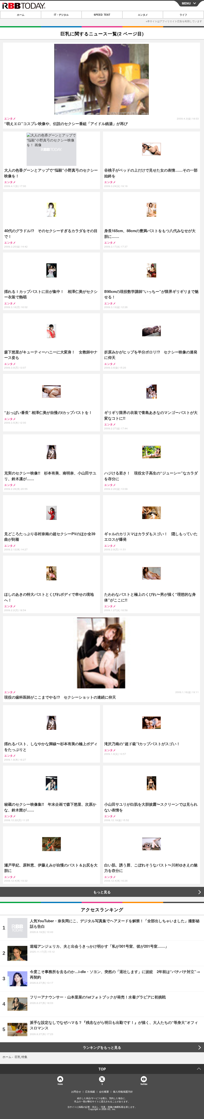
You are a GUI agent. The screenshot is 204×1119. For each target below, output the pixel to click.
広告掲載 (90, 1091)
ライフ (183, 14)
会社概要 (104, 1091)
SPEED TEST (102, 14)
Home (60, 1084)
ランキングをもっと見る (102, 1047)
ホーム (20, 14)
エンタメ (143, 14)
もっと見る (102, 891)
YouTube (143, 1084)
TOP (102, 1068)
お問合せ (76, 1091)
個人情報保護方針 (123, 1091)
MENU (186, 3)
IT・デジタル (61, 14)
